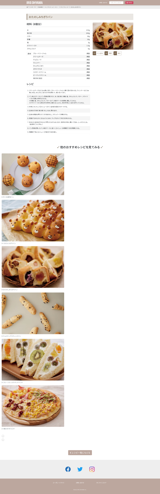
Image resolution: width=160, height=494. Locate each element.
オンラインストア (116, 3)
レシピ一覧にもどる (80, 452)
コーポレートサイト (58, 483)
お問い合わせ (103, 2)
